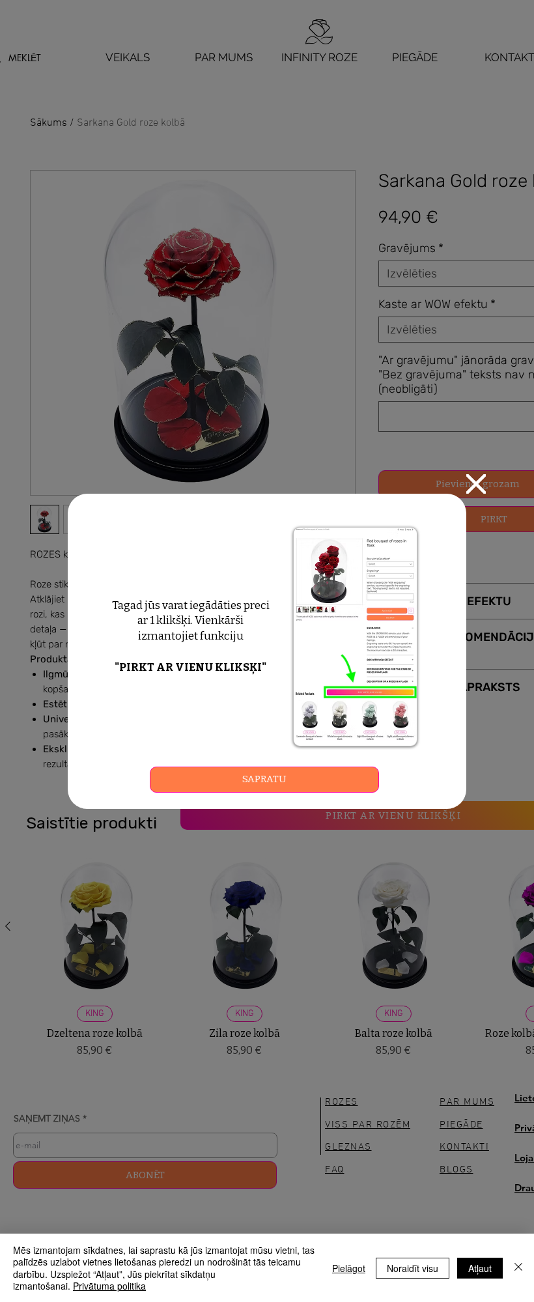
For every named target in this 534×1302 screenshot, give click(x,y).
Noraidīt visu (412, 1268)
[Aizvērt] (518, 1268)
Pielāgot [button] (348, 1268)
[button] (476, 484)
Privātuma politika (109, 1285)
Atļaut (480, 1268)
